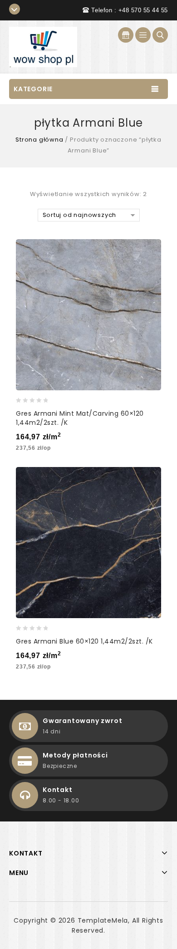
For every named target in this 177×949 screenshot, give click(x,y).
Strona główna (39, 139)
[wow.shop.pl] (43, 46)
